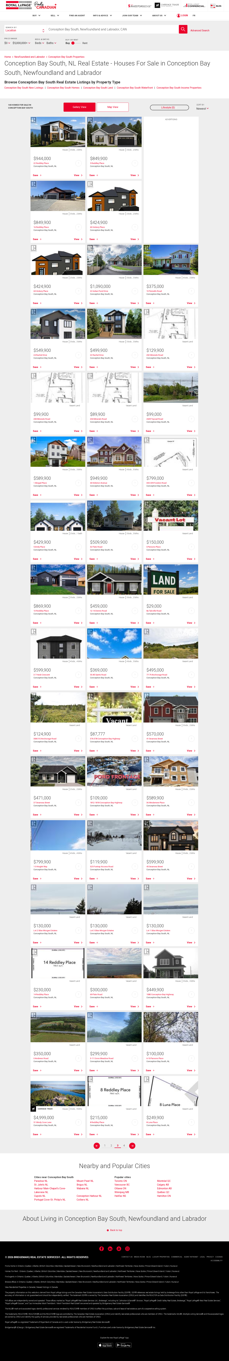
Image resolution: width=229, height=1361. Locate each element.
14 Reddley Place (41, 994)
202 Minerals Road (154, 355)
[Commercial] (194, 6)
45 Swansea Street (154, 866)
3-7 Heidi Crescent (41, 675)
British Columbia (47, 1266)
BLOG (148, 1257)
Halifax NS (120, 1195)
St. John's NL (41, 1184)
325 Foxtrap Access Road (101, 866)
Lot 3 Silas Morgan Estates (102, 930)
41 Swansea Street (154, 739)
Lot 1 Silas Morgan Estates (158, 930)
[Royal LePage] (31, 5)
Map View (112, 107)
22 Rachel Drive (97, 355)
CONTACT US (127, 1257)
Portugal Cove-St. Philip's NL (50, 1199)
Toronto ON (120, 1180)
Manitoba (59, 1266)
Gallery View (79, 107)
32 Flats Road (96, 547)
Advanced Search (200, 30)
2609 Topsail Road (154, 419)
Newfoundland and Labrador (103, 1266)
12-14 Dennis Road (98, 611)
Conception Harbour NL (89, 1195)
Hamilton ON (164, 1195)
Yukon (166, 1266)
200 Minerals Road (41, 419)
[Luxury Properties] (167, 6)
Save (35, 175)
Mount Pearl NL (85, 1180)
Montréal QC (164, 1180)
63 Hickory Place (97, 227)
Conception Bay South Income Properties (179, 87)
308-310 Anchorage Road (44, 739)
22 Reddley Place (41, 163)
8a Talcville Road (153, 611)
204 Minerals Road (98, 419)
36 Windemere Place (155, 802)
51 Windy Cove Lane (42, 1122)
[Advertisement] (171, 170)
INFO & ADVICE (100, 15)
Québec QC (163, 1192)
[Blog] (216, 6)
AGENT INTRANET (191, 1257)
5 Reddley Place (97, 163)
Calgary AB (163, 1184)
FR (194, 15)
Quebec (28, 1266)
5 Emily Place (39, 547)
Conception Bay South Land (98, 87)
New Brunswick (83, 1266)
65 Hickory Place (40, 291)
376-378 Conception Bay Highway (105, 739)
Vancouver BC (122, 1184)
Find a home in (11, 1266)
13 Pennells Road (154, 291)
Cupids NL (39, 1195)
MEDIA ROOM (139, 1257)
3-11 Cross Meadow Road (101, 1058)
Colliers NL (83, 1199)
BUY (35, 15)
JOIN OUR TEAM (130, 15)
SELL (53, 15)
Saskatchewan (70, 1266)
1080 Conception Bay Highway (160, 994)
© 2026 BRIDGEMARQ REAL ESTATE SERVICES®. (33, 1257)
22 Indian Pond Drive (99, 291)
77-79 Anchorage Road (156, 675)
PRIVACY (210, 1257)
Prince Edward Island (153, 1266)
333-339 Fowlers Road (156, 483)
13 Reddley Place (41, 611)
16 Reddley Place (41, 227)
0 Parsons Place (153, 547)
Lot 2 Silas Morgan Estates (45, 930)
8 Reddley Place (97, 1122)
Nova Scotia (139, 1266)
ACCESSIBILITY (216, 1261)
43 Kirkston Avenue (98, 483)
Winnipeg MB (121, 1192)
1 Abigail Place (40, 483)
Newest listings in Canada (47, 1287)
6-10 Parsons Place (154, 1058)
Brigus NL (82, 1184)
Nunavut (173, 1266)
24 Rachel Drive (40, 355)
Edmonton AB (164, 1188)
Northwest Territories (124, 1266)
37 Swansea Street (41, 802)
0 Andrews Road (40, 1058)
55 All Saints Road (98, 675)
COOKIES (218, 1257)
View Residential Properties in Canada (20, 1287)
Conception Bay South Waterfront (135, 87)
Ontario (21, 1266)
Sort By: (200, 105)
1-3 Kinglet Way (40, 866)
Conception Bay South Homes (63, 87)
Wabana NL (83, 1188)
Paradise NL (41, 1180)
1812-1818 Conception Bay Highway (106, 802)
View (76, 175)
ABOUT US (157, 15)
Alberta (35, 1266)
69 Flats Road (96, 994)
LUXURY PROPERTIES (160, 1257)
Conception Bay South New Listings (23, 87)
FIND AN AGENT (77, 15)
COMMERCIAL (176, 1257)
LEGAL (202, 1257)
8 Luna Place (152, 1122)
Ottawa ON (120, 1188)
